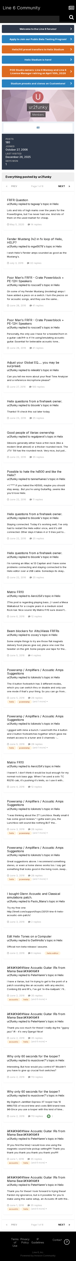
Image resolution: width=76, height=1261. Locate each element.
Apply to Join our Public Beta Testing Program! (38, 39)
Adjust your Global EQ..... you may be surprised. (33, 364)
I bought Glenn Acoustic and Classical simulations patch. (33, 895)
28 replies (36, 697)
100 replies (38, 386)
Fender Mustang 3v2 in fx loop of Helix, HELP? (35, 240)
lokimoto (36, 677)
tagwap (35, 204)
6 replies (35, 953)
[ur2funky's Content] (38, 127)
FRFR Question (17, 200)
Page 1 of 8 (37, 186)
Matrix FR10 (15, 592)
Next (61, 186)
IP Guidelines (37, 1241)
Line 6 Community (21, 7)
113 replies (36, 1076)
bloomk (35, 405)
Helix (56, 204)
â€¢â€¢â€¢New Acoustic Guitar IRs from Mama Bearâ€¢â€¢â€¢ (36, 969)
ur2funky (12, 204)
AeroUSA (36, 595)
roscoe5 (36, 285)
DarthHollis (37, 940)
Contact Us (59, 1239)
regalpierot (37, 436)
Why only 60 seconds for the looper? (33, 1056)
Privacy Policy (25, 1241)
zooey (35, 634)
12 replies (36, 616)
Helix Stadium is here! (38, 59)
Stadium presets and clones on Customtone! (38, 83)
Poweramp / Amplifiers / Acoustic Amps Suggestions (35, 671)
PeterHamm (38, 975)
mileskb (35, 370)
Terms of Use (15, 1242)
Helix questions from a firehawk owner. (34, 401)
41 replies (38, 305)
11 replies (37, 499)
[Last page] (69, 186)
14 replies (36, 224)
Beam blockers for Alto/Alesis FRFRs (33, 631)
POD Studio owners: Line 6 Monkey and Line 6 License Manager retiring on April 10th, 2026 (38, 71)
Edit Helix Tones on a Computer (29, 936)
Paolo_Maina (38, 901)
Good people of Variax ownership (30, 432)
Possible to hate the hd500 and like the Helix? (34, 473)
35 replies (38, 456)
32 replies (35, 262)
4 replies (35, 655)
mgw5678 (37, 246)
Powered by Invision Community (38, 1255)
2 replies (35, 921)
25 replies (38, 417)
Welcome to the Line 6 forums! (38, 28)
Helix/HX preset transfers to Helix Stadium (38, 49)
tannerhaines (39, 479)
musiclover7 (38, 1060)
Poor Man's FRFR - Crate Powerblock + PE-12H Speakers (35, 279)
